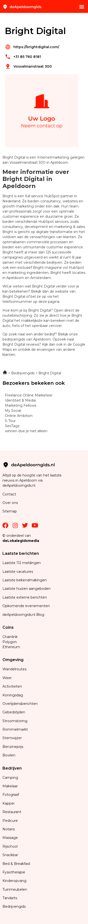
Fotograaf (11, 794)
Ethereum (11, 647)
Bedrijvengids (14, 906)
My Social (13, 410)
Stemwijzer (12, 738)
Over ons (10, 503)
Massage (10, 837)
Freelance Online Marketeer (29, 395)
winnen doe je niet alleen (26, 431)
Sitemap (10, 511)
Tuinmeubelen (14, 889)
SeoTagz (12, 426)
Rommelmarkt (15, 729)
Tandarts (9, 898)
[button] (81, 6)
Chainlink (10, 637)
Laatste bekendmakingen (24, 580)
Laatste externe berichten (24, 597)
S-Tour (10, 421)
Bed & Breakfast (16, 863)
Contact (9, 494)
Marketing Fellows (20, 405)
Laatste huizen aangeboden (26, 588)
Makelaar (10, 786)
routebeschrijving (17, 315)
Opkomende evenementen (26, 606)
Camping (10, 777)
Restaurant (11, 812)
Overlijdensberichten (20, 703)
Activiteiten (12, 686)
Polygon (9, 642)
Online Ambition (19, 415)
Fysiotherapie (13, 872)
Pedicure (10, 820)
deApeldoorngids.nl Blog (23, 614)
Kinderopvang (14, 881)
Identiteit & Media (20, 400)
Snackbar (10, 855)
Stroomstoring (14, 721)
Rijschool (10, 846)
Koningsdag (12, 695)
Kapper (9, 803)
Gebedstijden (13, 712)
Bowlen (8, 755)
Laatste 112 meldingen (21, 563)
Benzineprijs (12, 747)
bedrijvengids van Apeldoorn (26, 339)
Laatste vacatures (17, 571)
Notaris (8, 829)
